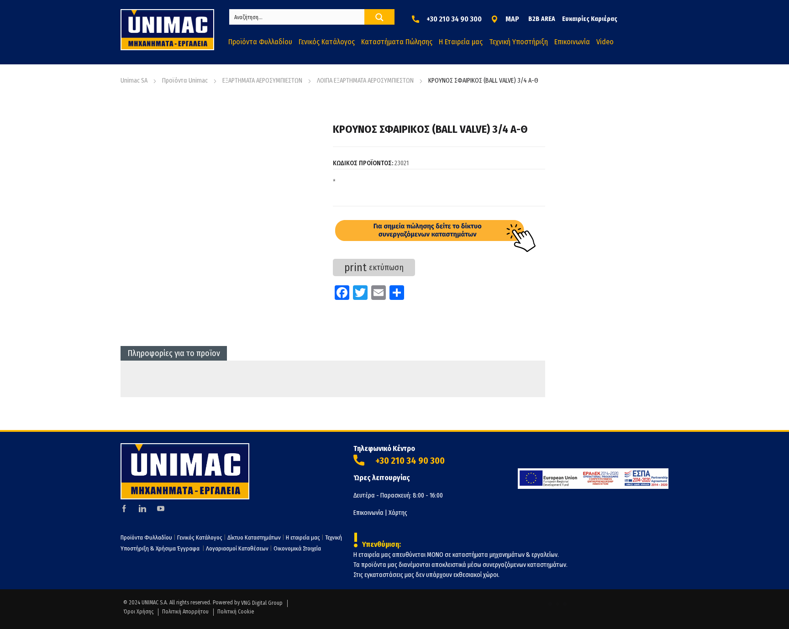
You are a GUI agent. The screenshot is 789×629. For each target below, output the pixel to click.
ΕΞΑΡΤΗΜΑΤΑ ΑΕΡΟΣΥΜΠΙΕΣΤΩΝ (262, 80)
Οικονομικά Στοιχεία (297, 548)
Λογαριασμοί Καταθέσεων (237, 548)
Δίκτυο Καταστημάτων (254, 537)
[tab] (174, 353)
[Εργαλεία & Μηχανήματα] (167, 29)
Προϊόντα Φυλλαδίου (146, 537)
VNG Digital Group (262, 603)
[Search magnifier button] (379, 17)
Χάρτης (398, 513)
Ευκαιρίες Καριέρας (589, 19)
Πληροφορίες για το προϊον (173, 353)
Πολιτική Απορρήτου (185, 611)
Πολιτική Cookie (235, 611)
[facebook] (124, 508)
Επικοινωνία (368, 513)
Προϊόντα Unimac (185, 80)
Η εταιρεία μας (303, 537)
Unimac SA (134, 80)
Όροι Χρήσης (138, 611)
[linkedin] (142, 508)
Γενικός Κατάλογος (199, 537)
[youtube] (160, 508)
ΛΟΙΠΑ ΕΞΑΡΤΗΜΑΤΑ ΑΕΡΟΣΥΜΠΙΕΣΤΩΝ (365, 80)
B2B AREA (541, 19)
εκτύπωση (374, 267)
